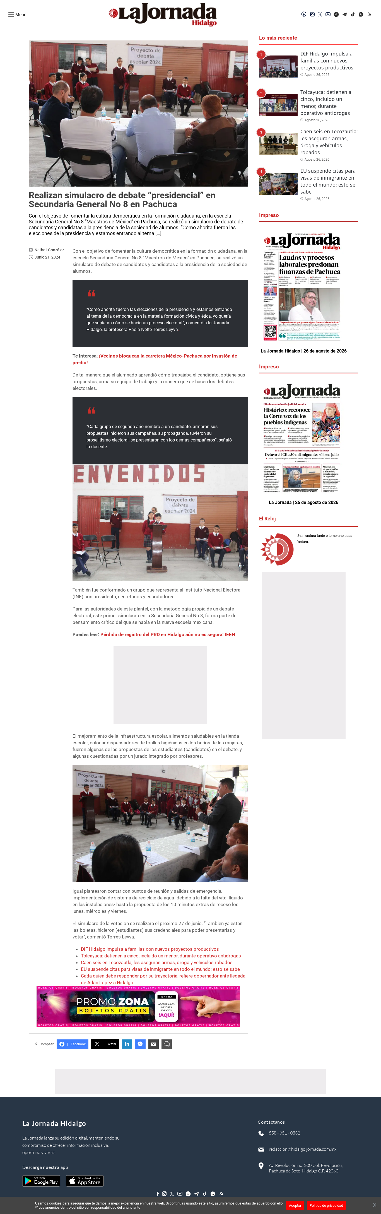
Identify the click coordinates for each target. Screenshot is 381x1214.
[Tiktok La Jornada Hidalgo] (353, 14)
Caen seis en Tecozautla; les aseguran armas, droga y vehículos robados (157, 962)
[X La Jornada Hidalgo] (320, 14)
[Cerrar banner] (374, 1205)
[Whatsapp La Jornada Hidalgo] (361, 14)
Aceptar (295, 1205)
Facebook (76, 1044)
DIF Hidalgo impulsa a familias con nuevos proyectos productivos (150, 949)
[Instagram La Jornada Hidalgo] (312, 14)
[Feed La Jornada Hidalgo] (370, 14)
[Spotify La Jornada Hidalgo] (336, 14)
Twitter (109, 1044)
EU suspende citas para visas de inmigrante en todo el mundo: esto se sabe (160, 969)
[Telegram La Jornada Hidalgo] (345, 14)
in (127, 1044)
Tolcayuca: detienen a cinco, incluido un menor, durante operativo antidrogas (161, 956)
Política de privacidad (326, 1205)
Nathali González (49, 250)
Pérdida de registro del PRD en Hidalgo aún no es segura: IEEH (167, 634)
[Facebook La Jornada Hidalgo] (304, 14)
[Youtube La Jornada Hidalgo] (328, 14)
